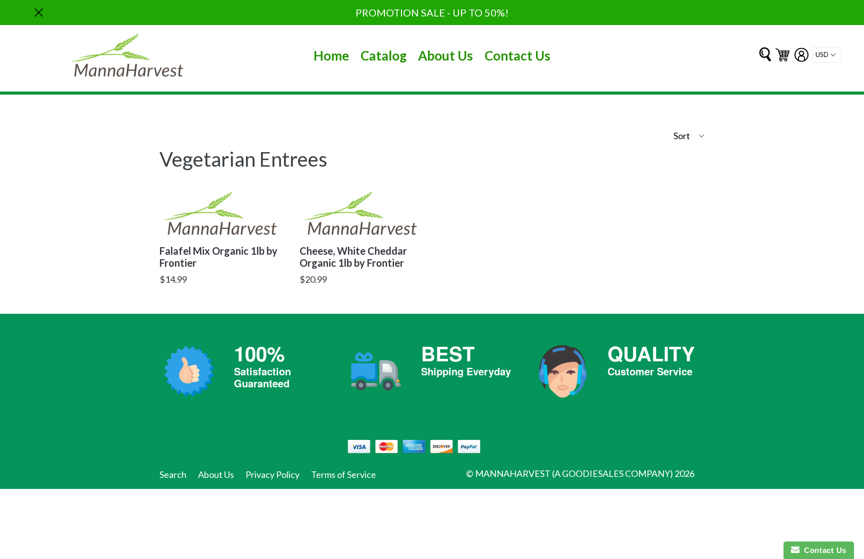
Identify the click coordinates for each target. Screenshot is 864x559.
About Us (445, 56)
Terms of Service (343, 474)
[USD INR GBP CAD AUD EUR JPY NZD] (827, 55)
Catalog (383, 56)
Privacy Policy (273, 474)
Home (331, 56)
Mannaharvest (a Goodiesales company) (574, 473)
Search (173, 474)
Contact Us (517, 56)
